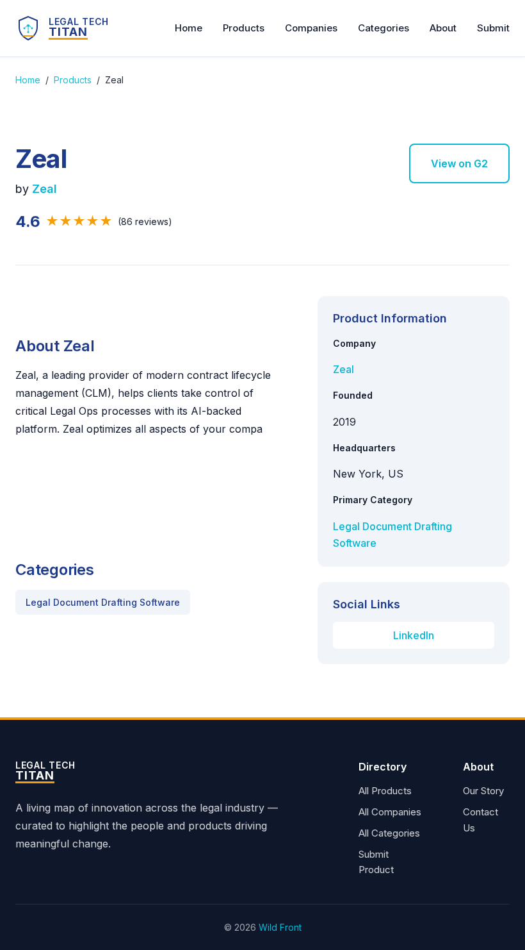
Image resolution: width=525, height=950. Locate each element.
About (443, 28)
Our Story (483, 791)
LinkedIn (413, 635)
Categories (383, 28)
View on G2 (459, 163)
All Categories (389, 833)
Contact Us (480, 820)
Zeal (44, 189)
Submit (493, 28)
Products (243, 28)
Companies (311, 28)
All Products (385, 791)
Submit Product (376, 862)
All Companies (390, 812)
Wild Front (280, 927)
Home (188, 28)
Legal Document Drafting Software (103, 602)
